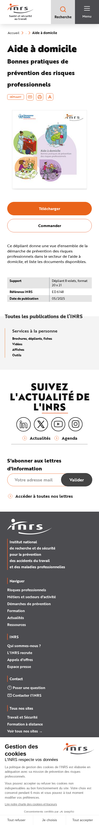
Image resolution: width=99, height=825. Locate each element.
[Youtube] (58, 424)
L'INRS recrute (19, 652)
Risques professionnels (26, 589)
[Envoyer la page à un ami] (30, 97)
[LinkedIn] (23, 424)
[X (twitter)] (41, 424)
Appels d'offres (20, 659)
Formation (16, 610)
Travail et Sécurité (22, 717)
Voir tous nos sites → (25, 731)
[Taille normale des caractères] (50, 97)
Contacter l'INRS (27, 695)
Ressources (16, 624)
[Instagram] (75, 424)
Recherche (63, 16)
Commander (49, 225)
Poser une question (29, 687)
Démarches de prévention (29, 603)
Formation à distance (25, 724)
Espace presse (19, 666)
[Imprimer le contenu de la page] (39, 96)
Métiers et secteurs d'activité (31, 596)
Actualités (15, 617)
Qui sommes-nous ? (24, 645)
